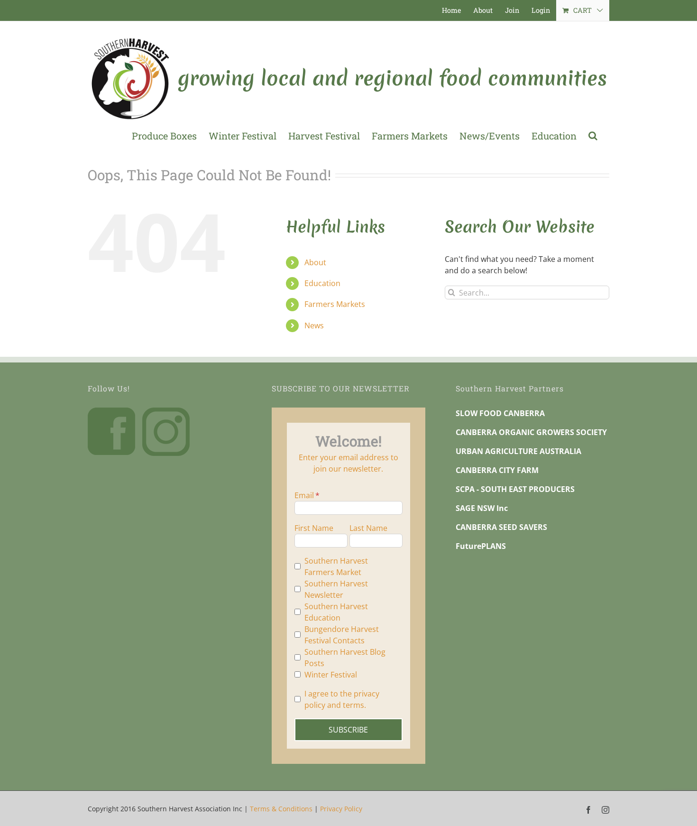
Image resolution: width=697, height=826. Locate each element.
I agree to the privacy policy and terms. (341, 699)
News (314, 325)
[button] (592, 135)
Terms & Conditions (281, 808)
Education (322, 283)
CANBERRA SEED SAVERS (501, 527)
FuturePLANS (481, 546)
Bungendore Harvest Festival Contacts (341, 635)
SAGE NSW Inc (482, 508)
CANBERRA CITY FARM (497, 470)
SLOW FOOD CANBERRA (500, 413)
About (315, 262)
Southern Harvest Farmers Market (336, 566)
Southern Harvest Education (336, 612)
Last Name (368, 528)
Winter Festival (330, 674)
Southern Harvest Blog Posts (344, 657)
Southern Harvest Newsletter (336, 589)
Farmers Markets (334, 304)
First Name (313, 528)
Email (304, 495)
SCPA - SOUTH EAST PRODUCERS (515, 489)
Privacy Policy (341, 808)
